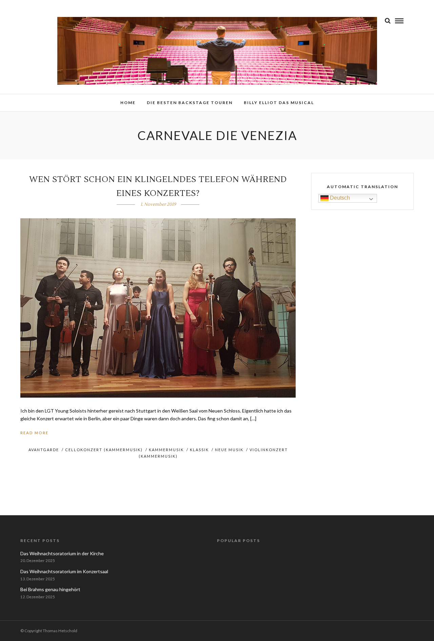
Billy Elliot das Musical (279, 102)
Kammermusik (166, 449)
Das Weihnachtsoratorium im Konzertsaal (64, 571)
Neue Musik (229, 449)
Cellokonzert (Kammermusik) (104, 449)
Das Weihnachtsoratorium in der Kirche (62, 553)
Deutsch (339, 198)
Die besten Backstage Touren (190, 102)
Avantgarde (43, 449)
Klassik (199, 449)
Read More (34, 432)
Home (128, 102)
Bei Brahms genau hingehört (50, 589)
